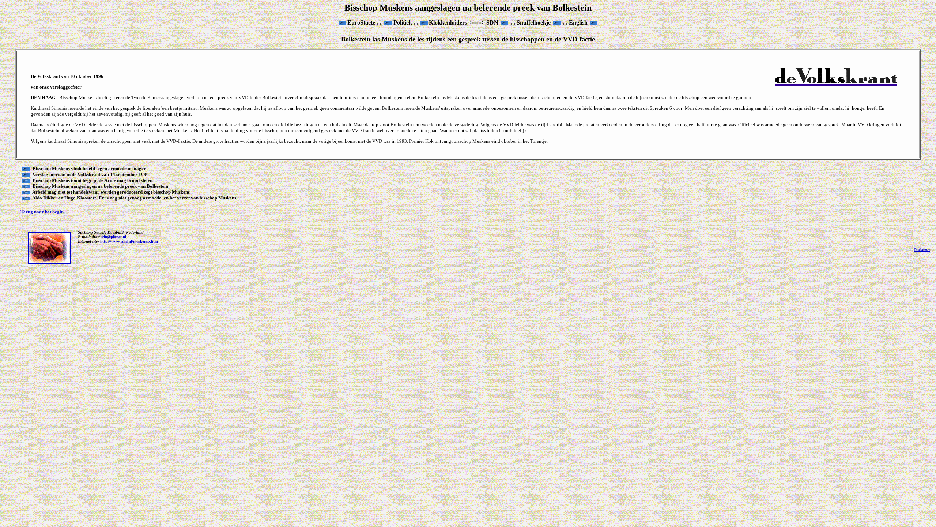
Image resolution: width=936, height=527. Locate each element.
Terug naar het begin (42, 211)
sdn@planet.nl (113, 237)
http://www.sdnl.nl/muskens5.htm (129, 241)
